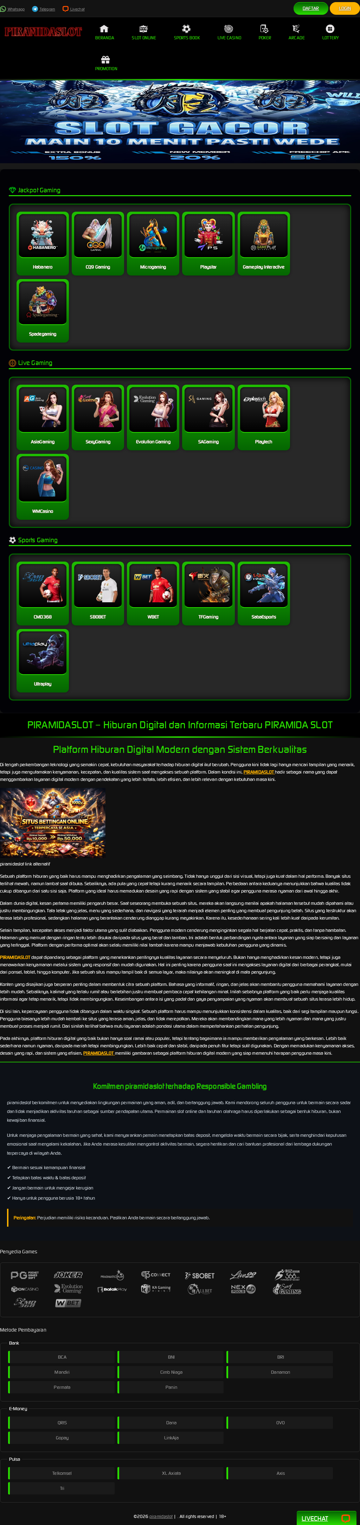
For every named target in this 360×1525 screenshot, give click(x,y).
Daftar (311, 8)
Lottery (330, 37)
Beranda (105, 37)
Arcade (297, 37)
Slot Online (144, 37)
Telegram (47, 9)
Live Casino (229, 37)
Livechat (77, 9)
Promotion (106, 68)
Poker (265, 37)
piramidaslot (161, 1516)
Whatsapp (16, 9)
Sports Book (187, 37)
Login (345, 8)
